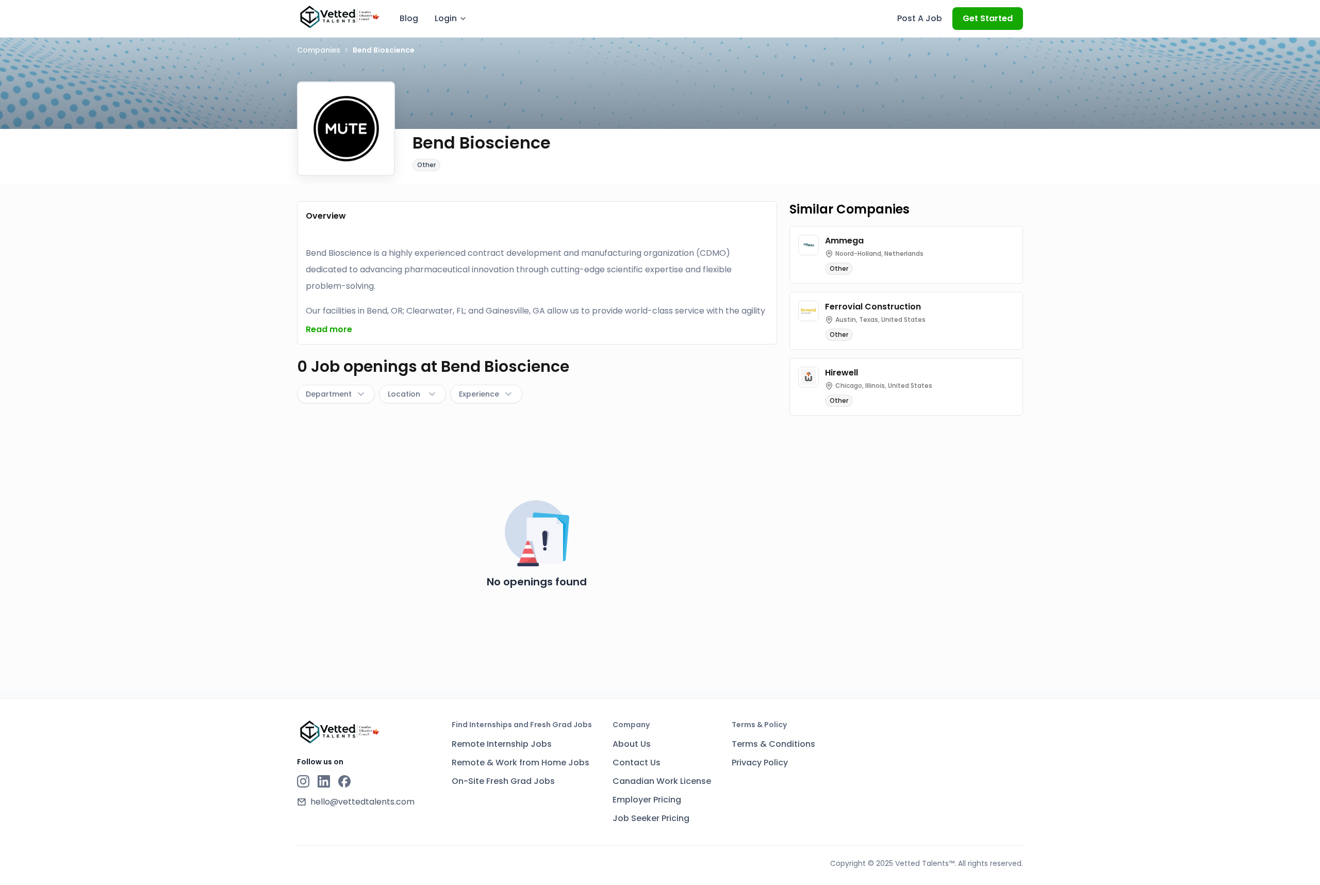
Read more (329, 329)
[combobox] (336, 394)
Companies (318, 50)
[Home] (339, 17)
